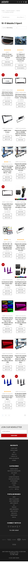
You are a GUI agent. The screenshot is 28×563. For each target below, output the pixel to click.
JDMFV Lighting (14, 511)
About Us (14, 454)
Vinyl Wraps (14, 473)
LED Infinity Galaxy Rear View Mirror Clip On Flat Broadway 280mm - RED (7, 359)
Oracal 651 (14, 513)
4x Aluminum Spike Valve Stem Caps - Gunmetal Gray (20, 395)
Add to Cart (7, 104)
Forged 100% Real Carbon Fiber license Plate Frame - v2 (7, 206)
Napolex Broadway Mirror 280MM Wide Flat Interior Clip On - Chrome (20, 133)
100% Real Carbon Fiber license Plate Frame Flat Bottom (7, 93)
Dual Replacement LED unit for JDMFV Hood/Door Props (20, 283)
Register (17, 458)
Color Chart (14, 448)
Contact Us (14, 456)
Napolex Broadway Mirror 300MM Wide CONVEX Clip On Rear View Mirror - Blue (7, 169)
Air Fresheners (14, 481)
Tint (14, 475)
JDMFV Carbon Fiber (14, 501)
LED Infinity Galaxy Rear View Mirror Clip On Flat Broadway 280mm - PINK (20, 321)
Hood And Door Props (14, 479)
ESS (14, 505)
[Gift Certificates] (21, 2)
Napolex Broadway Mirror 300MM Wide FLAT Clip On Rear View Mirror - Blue (20, 359)
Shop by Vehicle (14, 469)
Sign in (11, 458)
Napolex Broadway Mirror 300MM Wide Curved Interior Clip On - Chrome (20, 247)
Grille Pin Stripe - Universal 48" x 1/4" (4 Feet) (7, 56)
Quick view (7, 62)
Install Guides (14, 450)
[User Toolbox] (19, 2)
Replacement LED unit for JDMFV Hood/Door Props (20, 205)
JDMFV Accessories (14, 499)
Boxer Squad (14, 515)
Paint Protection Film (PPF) (14, 471)
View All (14, 517)
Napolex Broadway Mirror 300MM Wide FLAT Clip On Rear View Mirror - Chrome (20, 167)
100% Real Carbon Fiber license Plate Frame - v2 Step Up (20, 96)
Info (14, 452)
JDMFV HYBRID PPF (14, 503)
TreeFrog (14, 507)
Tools (14, 485)
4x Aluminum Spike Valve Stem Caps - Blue (7, 397)
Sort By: (4, 27)
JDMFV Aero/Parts (14, 509)
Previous (2, 561)
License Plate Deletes (14, 477)
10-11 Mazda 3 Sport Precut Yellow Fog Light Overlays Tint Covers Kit (21, 58)
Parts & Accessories (14, 487)
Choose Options (7, 64)
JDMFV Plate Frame (7, 131)
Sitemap (14, 460)
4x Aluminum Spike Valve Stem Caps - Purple (7, 283)
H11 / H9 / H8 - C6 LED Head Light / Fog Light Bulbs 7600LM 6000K (7, 246)
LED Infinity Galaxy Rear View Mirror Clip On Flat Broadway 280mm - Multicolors (7, 321)
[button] (14, 17)
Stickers (14, 483)
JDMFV (14, 497)
